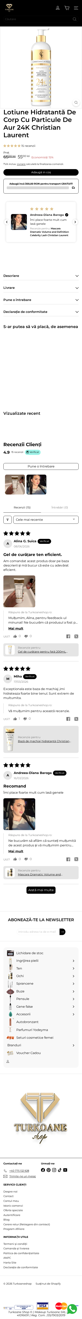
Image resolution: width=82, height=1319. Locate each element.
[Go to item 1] (15, 485)
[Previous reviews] (6, 222)
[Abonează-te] (62, 932)
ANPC (7, 1257)
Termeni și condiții (15, 1243)
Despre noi (10, 1191)
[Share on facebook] (68, 637)
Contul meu (11, 1200)
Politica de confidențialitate (21, 1253)
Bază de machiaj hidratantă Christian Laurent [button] (43, 741)
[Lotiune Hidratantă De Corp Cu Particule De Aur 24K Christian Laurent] (28, 367)
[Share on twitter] (76, 637)
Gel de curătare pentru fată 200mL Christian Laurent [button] (42, 652)
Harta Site (9, 1262)
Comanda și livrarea (16, 1248)
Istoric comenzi (13, 1205)
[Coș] (66, 8)
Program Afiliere (13, 1228)
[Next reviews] (75, 222)
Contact (8, 1196)
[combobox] (41, 19)
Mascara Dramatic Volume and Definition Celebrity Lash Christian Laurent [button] (41, 875)
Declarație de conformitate (20, 1267)
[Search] (75, 19)
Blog (6, 1219)
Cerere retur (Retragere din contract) (26, 1224)
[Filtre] (7, 520)
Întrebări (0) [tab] (60, 507)
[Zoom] (76, 102)
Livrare (21, 164)
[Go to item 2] (36, 485)
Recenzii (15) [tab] (22, 507)
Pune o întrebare (41, 466)
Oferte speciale (13, 1210)
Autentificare (11, 1215)
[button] (12, 146)
